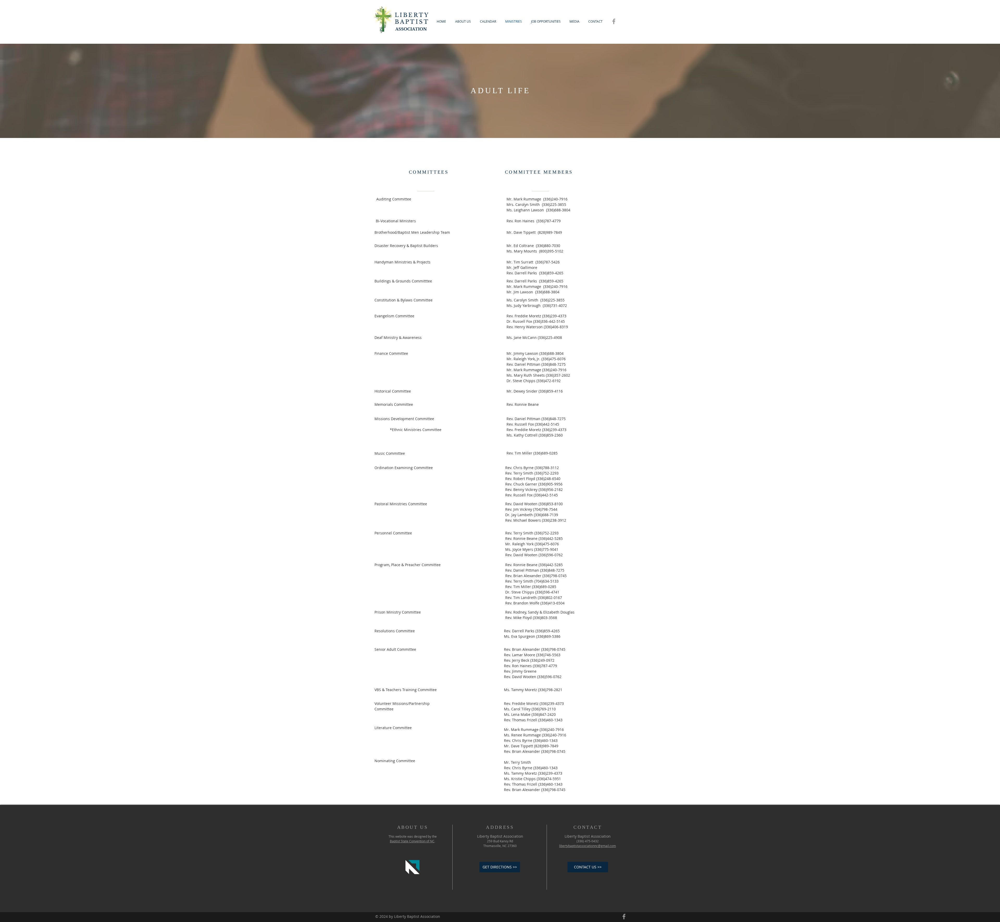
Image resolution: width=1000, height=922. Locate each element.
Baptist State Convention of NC (412, 841)
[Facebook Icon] (613, 21)
